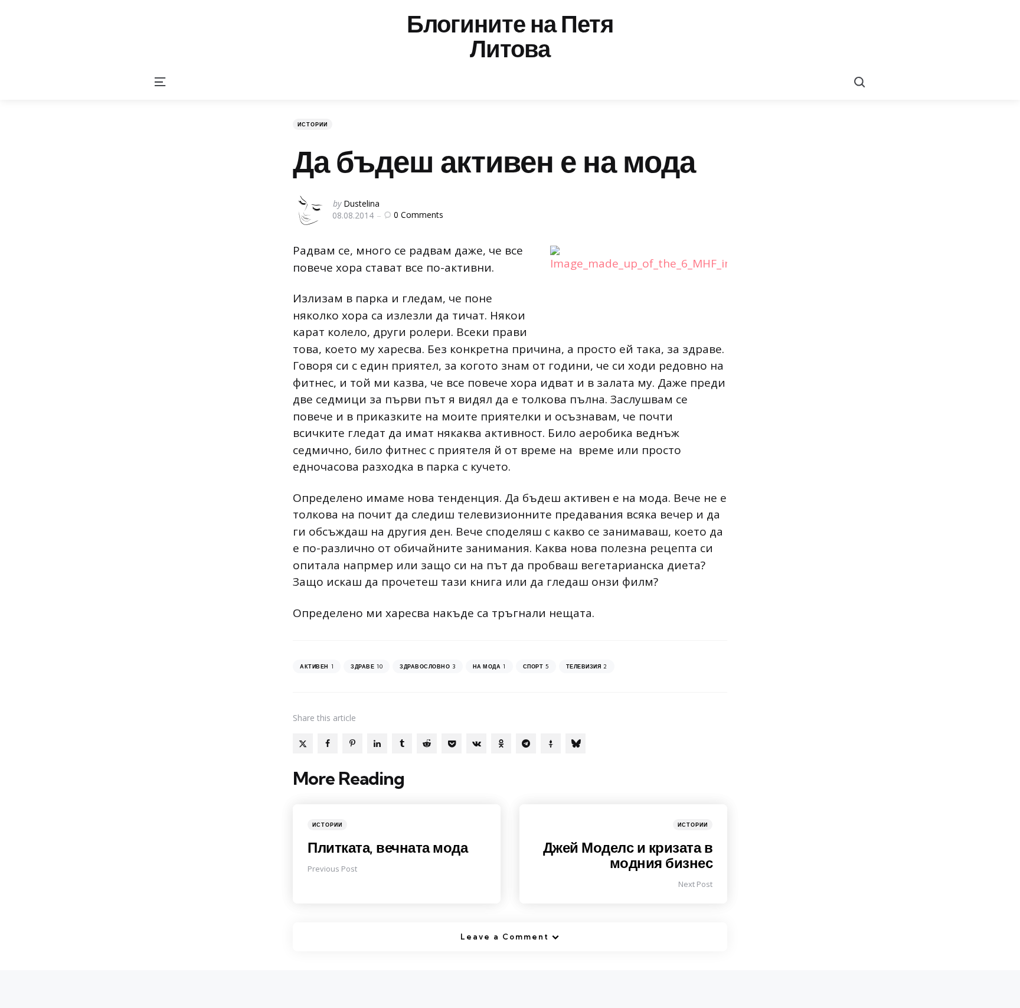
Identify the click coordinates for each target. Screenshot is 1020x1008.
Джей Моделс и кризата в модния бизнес (628, 855)
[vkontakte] (476, 743)
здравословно (428, 666)
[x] (303, 743)
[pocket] (452, 743)
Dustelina (362, 203)
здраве (366, 666)
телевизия (586, 666)
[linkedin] (377, 743)
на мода (489, 666)
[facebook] (328, 743)
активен (317, 666)
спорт (536, 666)
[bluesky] (575, 743)
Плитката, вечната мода (388, 847)
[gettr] (551, 743)
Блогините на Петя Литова (510, 36)
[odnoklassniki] (501, 743)
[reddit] (427, 743)
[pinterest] (352, 743)
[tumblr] (402, 743)
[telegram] (526, 743)
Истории (313, 124)
